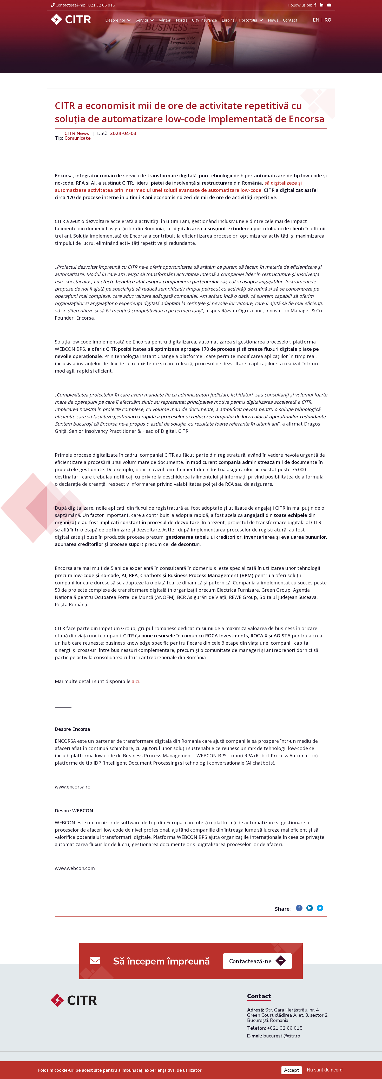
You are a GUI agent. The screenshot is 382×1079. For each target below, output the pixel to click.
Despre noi (115, 20)
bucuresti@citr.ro (281, 1036)
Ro (328, 20)
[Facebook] (299, 910)
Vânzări (165, 20)
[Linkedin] (309, 910)
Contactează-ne (250, 961)
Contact (290, 20)
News (273, 20)
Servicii (142, 20)
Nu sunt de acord (325, 1070)
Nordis (181, 20)
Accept (291, 1070)
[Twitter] (320, 910)
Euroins (228, 20)
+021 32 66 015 (85, 5)
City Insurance (204, 20)
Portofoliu (248, 20)
